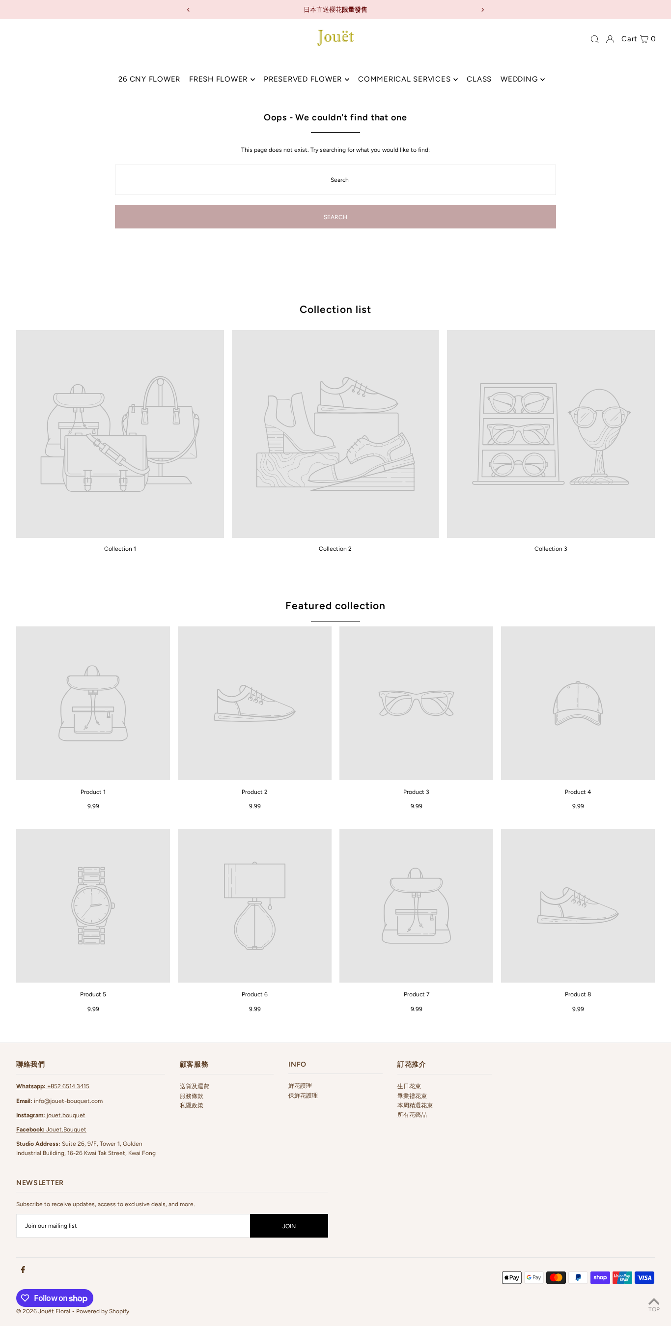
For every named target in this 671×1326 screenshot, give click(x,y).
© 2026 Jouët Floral (43, 1311)
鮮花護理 (300, 1085)
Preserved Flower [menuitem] (303, 79)
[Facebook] (23, 1270)
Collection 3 (550, 548)
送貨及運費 (194, 1086)
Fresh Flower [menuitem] (218, 79)
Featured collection (335, 605)
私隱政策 (191, 1105)
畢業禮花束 (412, 1096)
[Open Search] (595, 39)
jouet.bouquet (50, 1115)
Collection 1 (120, 548)
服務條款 (191, 1096)
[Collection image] (120, 434)
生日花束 (409, 1086)
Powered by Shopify (102, 1311)
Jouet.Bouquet (51, 1129)
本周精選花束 (415, 1105)
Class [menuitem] (479, 79)
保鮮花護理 (303, 1095)
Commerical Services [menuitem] (404, 79)
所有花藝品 (412, 1114)
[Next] (482, 10)
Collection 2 (335, 548)
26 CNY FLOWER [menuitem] (149, 79)
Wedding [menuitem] (519, 79)
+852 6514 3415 (52, 1086)
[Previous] (189, 10)
